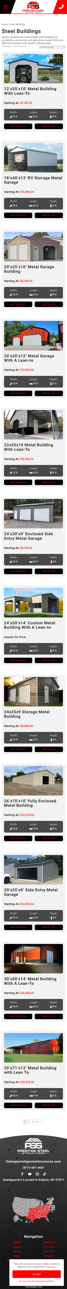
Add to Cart (48, 126)
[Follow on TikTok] (45, 1174)
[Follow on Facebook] (22, 1174)
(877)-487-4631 (33, 1168)
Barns (17, 1256)
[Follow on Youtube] (30, 1174)
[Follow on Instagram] (37, 1174)
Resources (49, 1251)
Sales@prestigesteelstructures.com (33, 1161)
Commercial (49, 1242)
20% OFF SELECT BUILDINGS (33, 15)
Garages (17, 1251)
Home (5, 24)
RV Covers (49, 1247)
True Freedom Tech (33, 1287)
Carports (17, 1247)
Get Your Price (18, 126)
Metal (17, 1242)
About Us (49, 1256)
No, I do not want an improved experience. (37, 1281)
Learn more (51, 1267)
